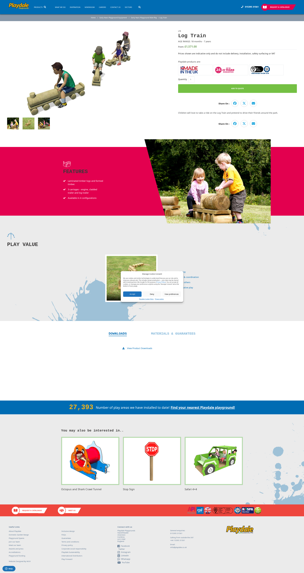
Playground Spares (16, 538)
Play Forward (67, 559)
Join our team (14, 542)
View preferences (172, 294)
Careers (102, 7)
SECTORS (128, 7)
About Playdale (15, 531)
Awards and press (16, 548)
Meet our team (15, 545)
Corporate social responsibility (74, 548)
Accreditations (14, 552)
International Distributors (72, 555)
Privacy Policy (160, 282)
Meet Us (72, 510)
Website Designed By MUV (20, 561)
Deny (152, 294)
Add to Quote (237, 88)
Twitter (121, 549)
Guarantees (66, 538)
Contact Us (115, 7)
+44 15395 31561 (177, 540)
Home (93, 18)
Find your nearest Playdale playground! (203, 407)
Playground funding (17, 555)
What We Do (60, 7)
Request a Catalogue (280, 7)
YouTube (126, 562)
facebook (125, 546)
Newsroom (90, 7)
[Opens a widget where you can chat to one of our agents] (8, 569)
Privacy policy (159, 299)
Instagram (126, 552)
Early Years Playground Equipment (113, 18)
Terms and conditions (70, 542)
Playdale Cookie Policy (146, 299)
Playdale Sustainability (71, 552)
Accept (132, 294)
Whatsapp (125, 559)
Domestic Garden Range (19, 535)
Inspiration (75, 7)
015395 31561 (251, 6)
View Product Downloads (139, 348)
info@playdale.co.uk (178, 547)
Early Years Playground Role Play (144, 18)
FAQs (64, 535)
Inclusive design (68, 531)
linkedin (125, 555)
